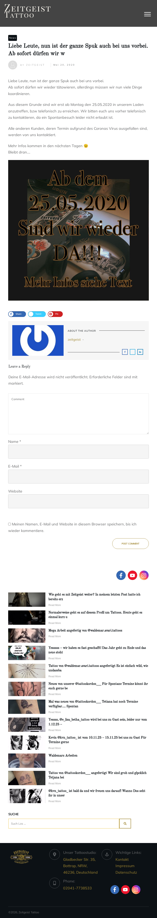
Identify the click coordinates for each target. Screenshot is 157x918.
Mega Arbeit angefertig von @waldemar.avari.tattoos (85, 630)
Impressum (125, 865)
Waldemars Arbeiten (62, 755)
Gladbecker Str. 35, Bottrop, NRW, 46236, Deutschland (80, 866)
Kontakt (122, 859)
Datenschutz (126, 872)
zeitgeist (74, 339)
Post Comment (130, 543)
